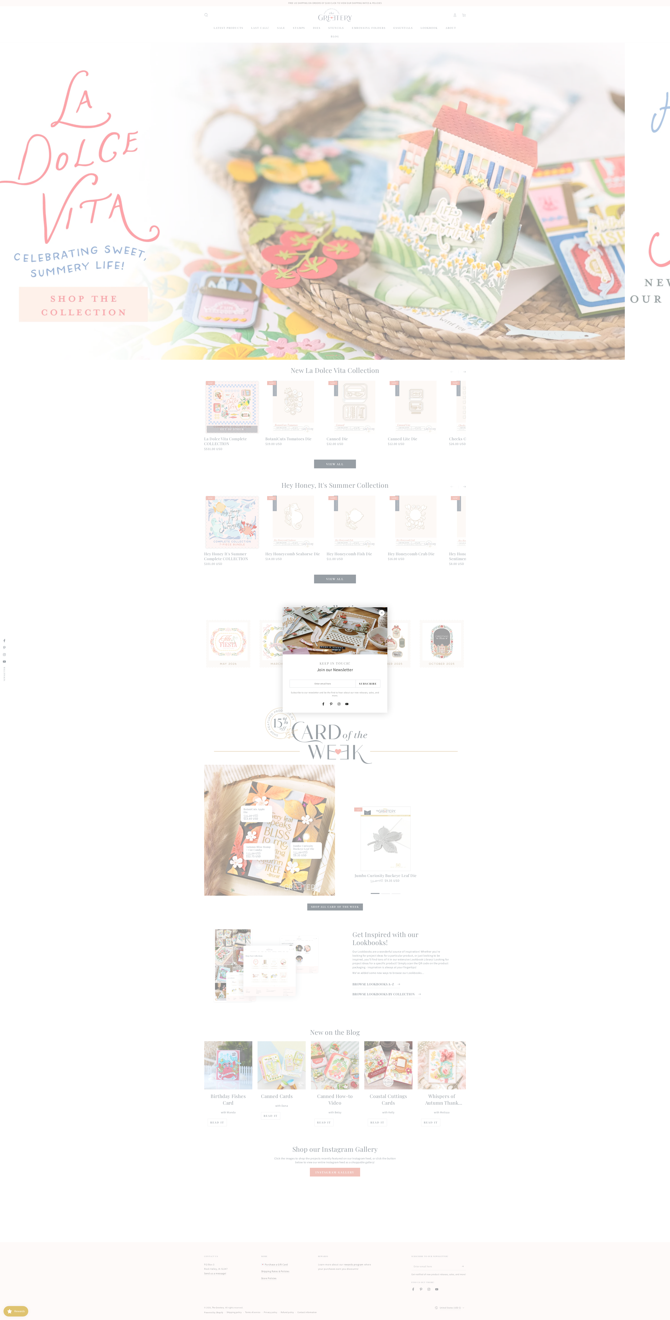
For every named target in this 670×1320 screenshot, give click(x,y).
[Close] (382, 613)
